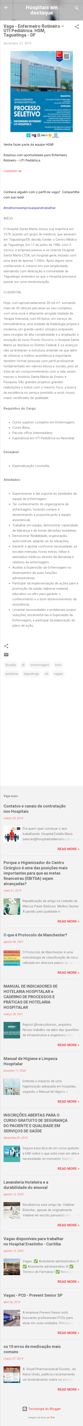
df (23, 665)
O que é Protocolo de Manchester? (35, 935)
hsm (58, 665)
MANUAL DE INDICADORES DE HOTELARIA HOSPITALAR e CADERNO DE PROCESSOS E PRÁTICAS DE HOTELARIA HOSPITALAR (31, 997)
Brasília (11, 665)
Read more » (68, 849)
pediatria (12, 674)
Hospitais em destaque (42, 10)
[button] (76, 27)
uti (46, 674)
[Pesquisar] (76, 9)
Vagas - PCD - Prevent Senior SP (33, 1295)
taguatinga (31, 674)
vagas (58, 674)
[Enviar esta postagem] (6, 656)
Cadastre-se (12, 171)
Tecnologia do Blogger (44, 1409)
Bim (53, 1417)
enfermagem (40, 665)
